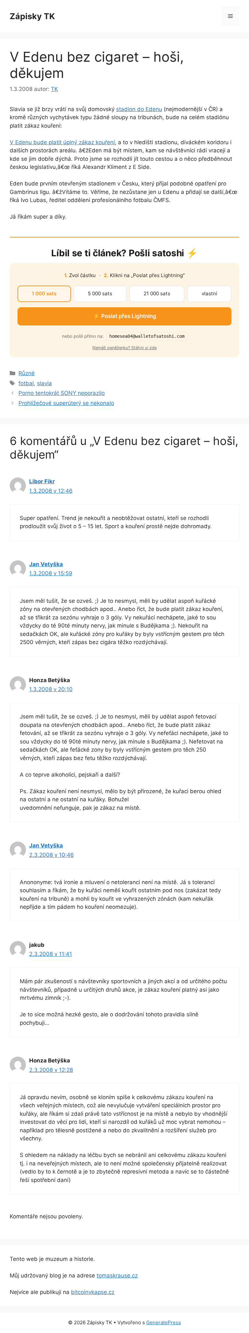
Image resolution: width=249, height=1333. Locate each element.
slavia (44, 383)
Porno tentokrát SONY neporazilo (61, 393)
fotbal (26, 383)
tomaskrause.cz (117, 1275)
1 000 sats (44, 293)
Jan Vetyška (46, 564)
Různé (26, 373)
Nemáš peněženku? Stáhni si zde (124, 347)
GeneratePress (163, 1322)
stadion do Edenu (139, 109)
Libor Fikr (42, 481)
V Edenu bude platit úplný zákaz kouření (62, 142)
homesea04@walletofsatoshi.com (146, 336)
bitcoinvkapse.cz (92, 1292)
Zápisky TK (32, 16)
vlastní (209, 293)
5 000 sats (100, 293)
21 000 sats (157, 293)
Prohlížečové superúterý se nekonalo (66, 403)
